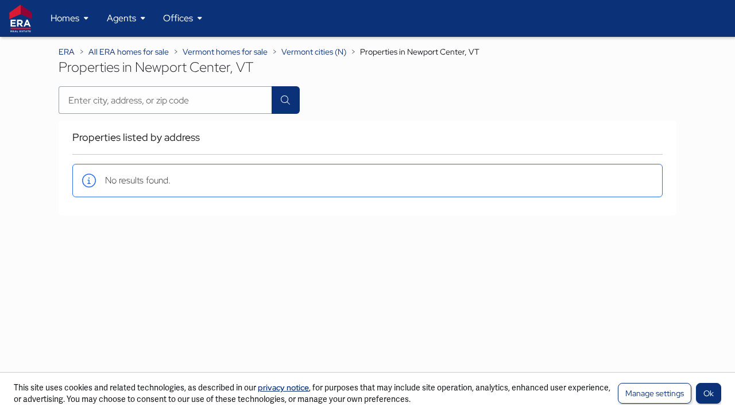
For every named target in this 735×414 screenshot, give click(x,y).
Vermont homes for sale (225, 52)
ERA (67, 52)
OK (708, 393)
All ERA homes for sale (128, 52)
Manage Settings (654, 393)
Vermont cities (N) (313, 52)
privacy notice (283, 387)
